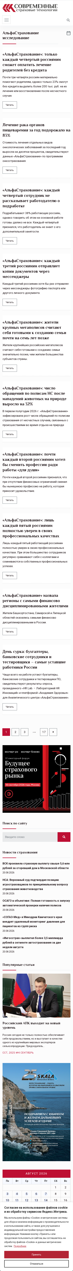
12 (26, 1200)
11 (17, 1200)
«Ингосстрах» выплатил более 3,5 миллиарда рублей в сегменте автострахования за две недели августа (33, 942)
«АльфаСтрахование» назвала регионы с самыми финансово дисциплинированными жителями (35, 600)
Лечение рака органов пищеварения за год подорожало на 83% (36, 130)
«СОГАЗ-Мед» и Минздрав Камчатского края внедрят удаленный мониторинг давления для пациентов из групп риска (34, 921)
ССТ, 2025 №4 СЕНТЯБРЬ (18, 1052)
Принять (36, 1254)
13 (36, 1200)
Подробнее (20, 1246)
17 (44, 732)
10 (7, 1200)
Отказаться (36, 1263)
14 (46, 1200)
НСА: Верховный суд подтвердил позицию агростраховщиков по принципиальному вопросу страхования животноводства (35, 884)
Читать (10, 105)
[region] (36, 1236)
